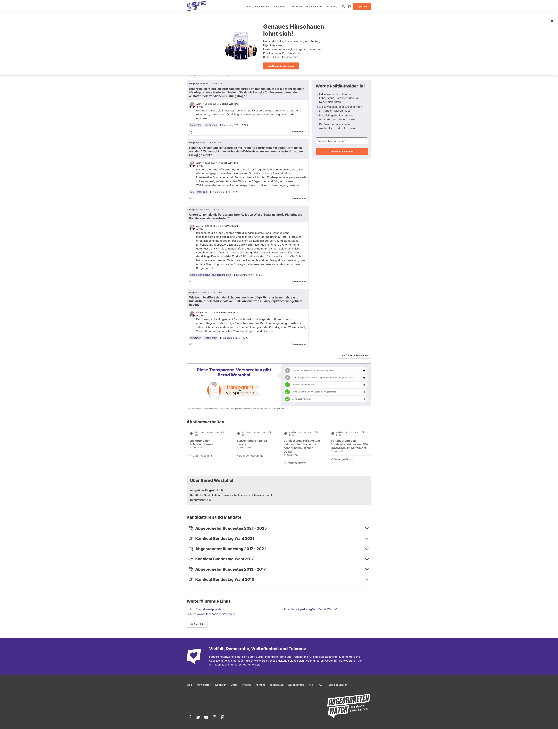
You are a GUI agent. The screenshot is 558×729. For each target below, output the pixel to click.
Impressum (277, 684)
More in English (338, 684)
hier (282, 409)
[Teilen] (191, 131)
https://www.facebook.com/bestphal (213, 614)
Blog (189, 684)
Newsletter (204, 684)
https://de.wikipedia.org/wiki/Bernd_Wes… (308, 609)
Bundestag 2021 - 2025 (235, 125)
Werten (247, 664)
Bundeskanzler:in (221, 274)
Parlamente (312, 6)
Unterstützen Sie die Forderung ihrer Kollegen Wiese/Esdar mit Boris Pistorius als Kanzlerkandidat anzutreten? (245, 216)
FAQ (320, 684)
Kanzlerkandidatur (200, 274)
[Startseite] (197, 6)
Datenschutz (296, 684)
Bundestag (196, 125)
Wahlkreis (202, 191)
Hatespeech (210, 125)
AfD (192, 191)
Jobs (234, 684)
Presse (246, 684)
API (311, 684)
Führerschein (210, 337)
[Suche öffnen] (343, 6)
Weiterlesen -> (298, 131)
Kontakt (260, 684)
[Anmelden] (349, 6)
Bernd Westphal (230, 103)
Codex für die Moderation (341, 660)
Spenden (221, 684)
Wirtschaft (195, 337)
